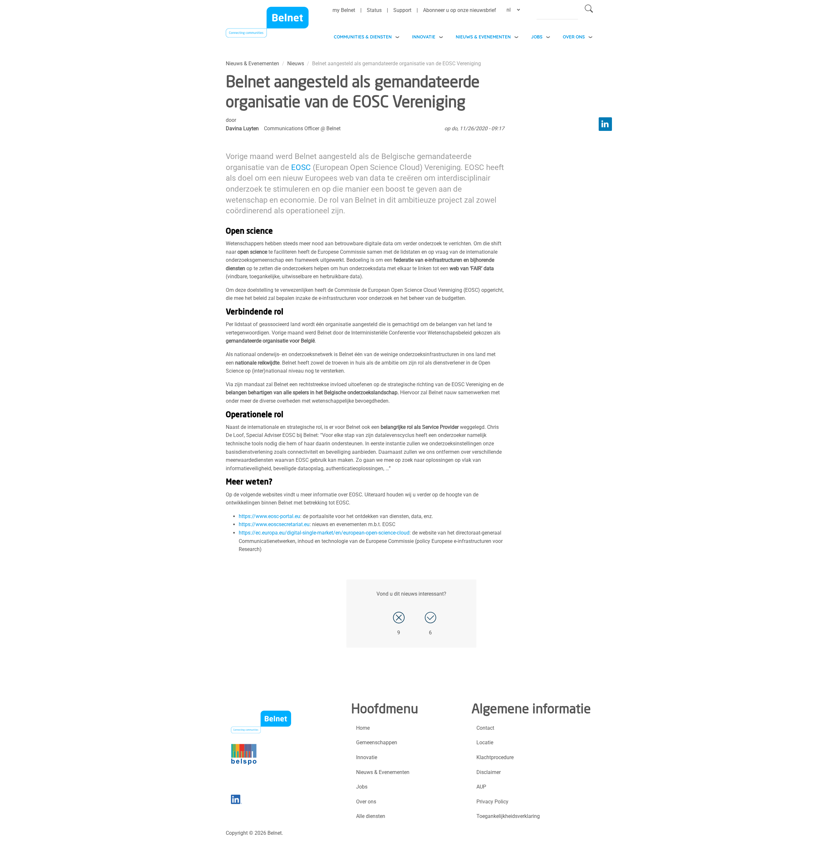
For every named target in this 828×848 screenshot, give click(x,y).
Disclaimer (488, 772)
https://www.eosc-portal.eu (269, 516)
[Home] (267, 24)
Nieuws (295, 63)
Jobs (536, 36)
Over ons (574, 36)
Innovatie (423, 36)
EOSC (301, 167)
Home (363, 728)
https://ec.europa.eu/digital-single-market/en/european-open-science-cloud (324, 533)
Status (374, 10)
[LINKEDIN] (605, 124)
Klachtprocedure (495, 757)
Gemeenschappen (376, 742)
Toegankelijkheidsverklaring (508, 816)
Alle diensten (370, 816)
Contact (485, 728)
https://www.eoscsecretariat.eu (274, 524)
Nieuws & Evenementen (483, 36)
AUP (481, 787)
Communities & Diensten (363, 36)
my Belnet (343, 10)
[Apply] (589, 9)
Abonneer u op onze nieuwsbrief (459, 10)
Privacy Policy (492, 802)
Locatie (484, 742)
